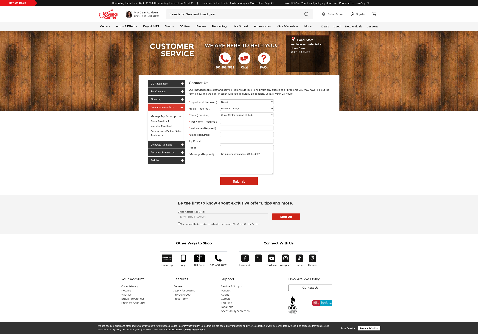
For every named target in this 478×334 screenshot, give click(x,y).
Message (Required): (202, 154)
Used (337, 26)
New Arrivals (353, 26)
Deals (325, 26)
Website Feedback (162, 126)
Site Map (226, 303)
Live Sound (240, 26)
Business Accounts (133, 303)
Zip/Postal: (195, 141)
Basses (201, 26)
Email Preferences (132, 299)
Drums (169, 26)
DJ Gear (185, 26)
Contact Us (310, 287)
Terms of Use (174, 329)
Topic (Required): (199, 108)
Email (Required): (199, 134)
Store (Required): (199, 115)
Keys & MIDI (151, 26)
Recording (219, 26)
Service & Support (232, 286)
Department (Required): (203, 102)
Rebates (178, 286)
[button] (142, 14)
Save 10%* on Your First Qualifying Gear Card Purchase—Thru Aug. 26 (327, 2)
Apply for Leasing (184, 290)
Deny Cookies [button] (348, 328)
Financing (156, 99)
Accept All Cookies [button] (369, 328)
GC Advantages (159, 83)
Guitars (105, 26)
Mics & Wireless (287, 26)
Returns (126, 290)
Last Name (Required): (203, 128)
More (307, 26)
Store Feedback (160, 121)
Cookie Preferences (194, 329)
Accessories (262, 26)
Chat (136, 16)
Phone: (193, 147)
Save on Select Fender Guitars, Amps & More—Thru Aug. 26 (238, 2)
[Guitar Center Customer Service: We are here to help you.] (171, 54)
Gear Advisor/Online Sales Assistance (166, 133)
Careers (225, 299)
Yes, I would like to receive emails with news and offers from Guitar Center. (220, 224)
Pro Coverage (158, 91)
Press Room (181, 299)
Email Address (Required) (191, 211)
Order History (129, 286)
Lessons (372, 26)
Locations (227, 307)
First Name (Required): (203, 121)
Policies (155, 160)
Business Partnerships (163, 152)
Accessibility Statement (236, 311)
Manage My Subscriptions (166, 116)
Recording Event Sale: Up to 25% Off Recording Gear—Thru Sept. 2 (152, 2)
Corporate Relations (161, 144)
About (225, 295)
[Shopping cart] (374, 14)
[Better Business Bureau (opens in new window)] (292, 305)
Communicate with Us (162, 107)
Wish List (126, 295)
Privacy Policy (192, 326)
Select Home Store (300, 52)
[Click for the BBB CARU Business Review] (319, 307)
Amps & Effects (126, 26)
